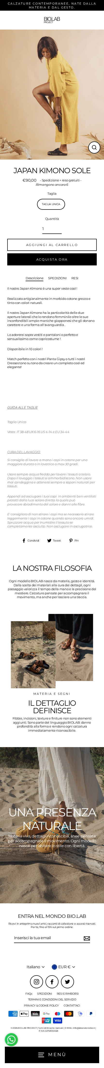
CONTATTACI (72, 1005)
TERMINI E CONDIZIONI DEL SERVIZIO (52, 999)
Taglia (52, 193)
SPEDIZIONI (57, 278)
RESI (74, 278)
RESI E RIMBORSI (68, 993)
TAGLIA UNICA (51, 204)
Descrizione (35, 278)
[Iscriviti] (86, 938)
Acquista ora (52, 259)
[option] (52, 825)
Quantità (52, 219)
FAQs (28, 993)
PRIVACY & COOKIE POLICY (41, 1005)
